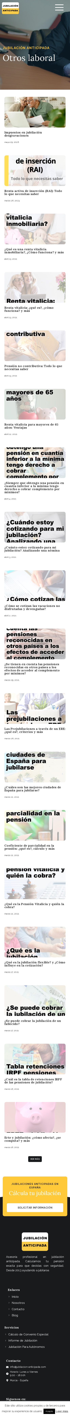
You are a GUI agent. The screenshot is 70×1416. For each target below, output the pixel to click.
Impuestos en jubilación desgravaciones (23, 133)
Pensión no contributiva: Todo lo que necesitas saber (33, 367)
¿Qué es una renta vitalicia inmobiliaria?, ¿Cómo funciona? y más (34, 250)
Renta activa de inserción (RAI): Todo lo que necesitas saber (33, 192)
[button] (35, 1159)
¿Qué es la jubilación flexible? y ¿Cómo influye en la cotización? (34, 963)
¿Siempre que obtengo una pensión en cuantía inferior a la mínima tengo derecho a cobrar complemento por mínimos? (34, 487)
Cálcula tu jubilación (35, 1193)
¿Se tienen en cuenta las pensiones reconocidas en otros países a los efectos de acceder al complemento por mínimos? (32, 668)
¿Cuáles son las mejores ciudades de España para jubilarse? (32, 788)
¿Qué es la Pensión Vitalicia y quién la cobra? (34, 905)
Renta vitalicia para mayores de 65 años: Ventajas (31, 425)
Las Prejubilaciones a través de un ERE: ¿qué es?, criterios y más (35, 730)
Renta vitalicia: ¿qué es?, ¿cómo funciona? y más (29, 309)
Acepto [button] (49, 1411)
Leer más (62, 1411)
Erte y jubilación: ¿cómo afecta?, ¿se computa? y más (32, 1139)
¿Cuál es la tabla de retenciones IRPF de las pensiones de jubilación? (33, 1080)
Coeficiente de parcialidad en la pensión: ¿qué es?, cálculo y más (29, 847)
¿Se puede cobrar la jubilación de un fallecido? (32, 1022)
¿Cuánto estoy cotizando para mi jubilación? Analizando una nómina (32, 548)
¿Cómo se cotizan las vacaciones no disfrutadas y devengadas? (32, 607)
